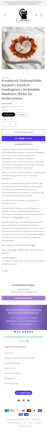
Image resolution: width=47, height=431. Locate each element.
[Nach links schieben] (18, 73)
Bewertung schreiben (23, 298)
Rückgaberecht (10, 378)
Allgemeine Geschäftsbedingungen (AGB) (20, 358)
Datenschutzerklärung (13, 373)
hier (33, 245)
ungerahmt (8, 114)
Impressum (9, 353)
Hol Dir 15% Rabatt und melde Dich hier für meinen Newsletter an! (23, 311)
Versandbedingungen (12, 363)
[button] (4, 15)
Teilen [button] (6, 271)
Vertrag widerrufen (11, 384)
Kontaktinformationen (24, 426)
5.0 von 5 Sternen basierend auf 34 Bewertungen (23, 336)
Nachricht (19, 217)
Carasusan (14, 419)
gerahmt (22, 114)
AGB (24, 423)
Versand (4, 106)
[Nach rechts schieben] (28, 73)
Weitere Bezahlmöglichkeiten (23, 144)
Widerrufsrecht (10, 368)
